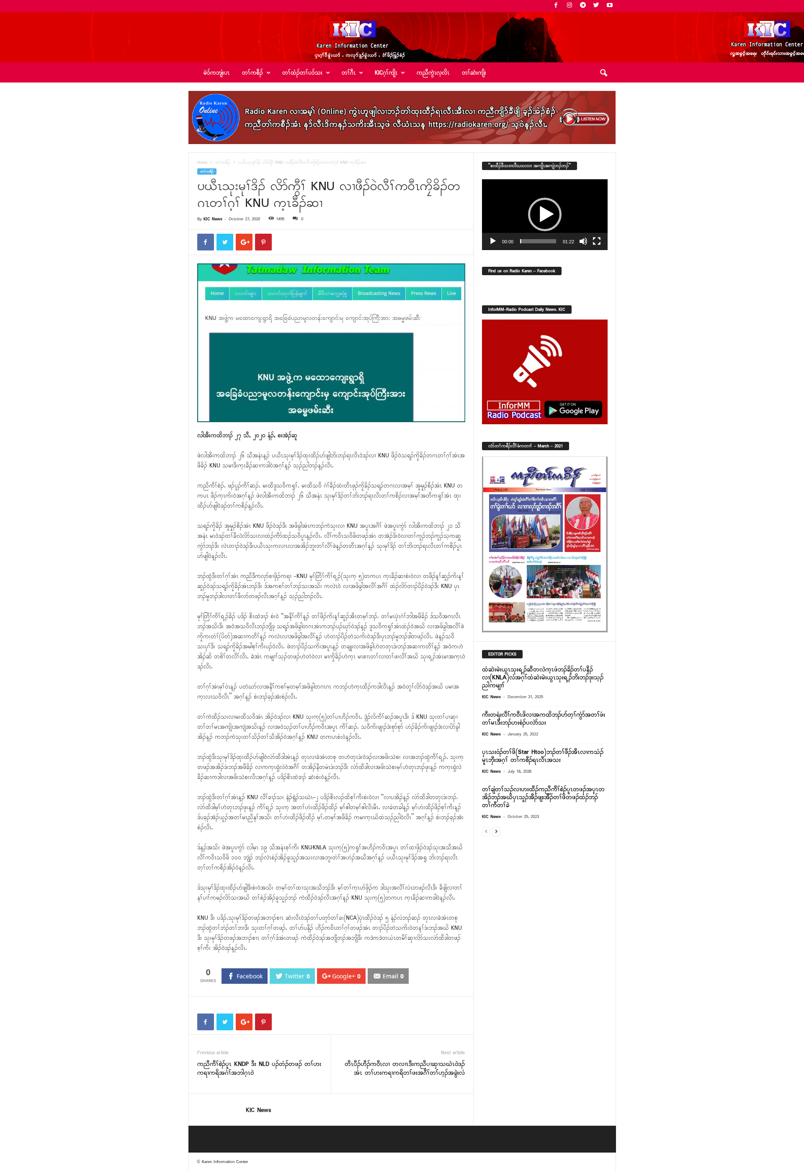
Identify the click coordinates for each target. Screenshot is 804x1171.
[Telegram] (583, 6)
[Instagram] (569, 6)
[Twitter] (596, 6)
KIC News (213, 219)
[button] (603, 73)
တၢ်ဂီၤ (349, 73)
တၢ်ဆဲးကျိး (474, 73)
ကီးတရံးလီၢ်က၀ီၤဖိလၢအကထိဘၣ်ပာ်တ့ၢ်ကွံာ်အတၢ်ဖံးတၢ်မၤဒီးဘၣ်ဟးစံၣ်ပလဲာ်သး (543, 718)
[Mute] (583, 241)
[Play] (493, 241)
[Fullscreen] (597, 241)
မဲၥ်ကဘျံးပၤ (216, 73)
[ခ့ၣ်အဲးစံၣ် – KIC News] (402, 37)
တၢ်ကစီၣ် (222, 163)
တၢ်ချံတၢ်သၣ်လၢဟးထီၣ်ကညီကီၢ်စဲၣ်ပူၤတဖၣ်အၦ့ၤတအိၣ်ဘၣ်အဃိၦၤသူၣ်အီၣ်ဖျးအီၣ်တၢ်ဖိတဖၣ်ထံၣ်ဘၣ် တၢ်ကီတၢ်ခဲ (543, 797)
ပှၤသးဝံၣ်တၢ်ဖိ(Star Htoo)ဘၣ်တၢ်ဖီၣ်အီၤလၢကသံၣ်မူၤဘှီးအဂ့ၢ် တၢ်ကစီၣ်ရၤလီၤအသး (542, 756)
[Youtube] (610, 6)
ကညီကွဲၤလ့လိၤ (433, 73)
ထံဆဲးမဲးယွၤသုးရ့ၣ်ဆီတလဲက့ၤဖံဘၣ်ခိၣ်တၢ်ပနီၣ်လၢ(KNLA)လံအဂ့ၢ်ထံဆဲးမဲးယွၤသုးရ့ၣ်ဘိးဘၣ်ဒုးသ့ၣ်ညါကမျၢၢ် (542, 677)
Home (202, 163)
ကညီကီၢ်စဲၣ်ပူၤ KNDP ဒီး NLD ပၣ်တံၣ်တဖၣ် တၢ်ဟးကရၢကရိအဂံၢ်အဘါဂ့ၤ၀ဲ (259, 1069)
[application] (545, 214)
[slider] (538, 241)
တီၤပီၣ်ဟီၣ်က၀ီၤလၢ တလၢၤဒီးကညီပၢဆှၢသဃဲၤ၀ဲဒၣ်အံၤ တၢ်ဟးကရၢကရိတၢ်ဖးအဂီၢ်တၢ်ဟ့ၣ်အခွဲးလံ (405, 1069)
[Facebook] (556, 6)
